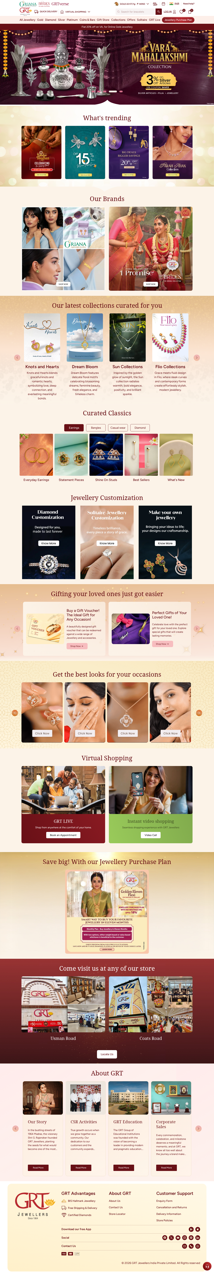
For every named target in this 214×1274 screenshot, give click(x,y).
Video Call (151, 835)
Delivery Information (168, 1213)
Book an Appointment (63, 835)
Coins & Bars (87, 20)
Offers (131, 20)
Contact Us (116, 1207)
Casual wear (117, 427)
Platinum (72, 20)
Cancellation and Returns (171, 1207)
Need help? (188, 3)
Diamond (50, 20)
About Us (114, 1200)
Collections (118, 20)
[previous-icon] (197, 358)
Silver (61, 20)
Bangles (96, 427)
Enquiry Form (164, 1200)
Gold (40, 20)
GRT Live (154, 20)
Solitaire (142, 20)
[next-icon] (17, 358)
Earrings (74, 427)
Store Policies (164, 1220)
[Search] (159, 11)
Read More (38, 1167)
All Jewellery (27, 20)
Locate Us (107, 1054)
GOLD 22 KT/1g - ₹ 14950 (132, 4)
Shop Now (75, 646)
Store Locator (117, 1213)
